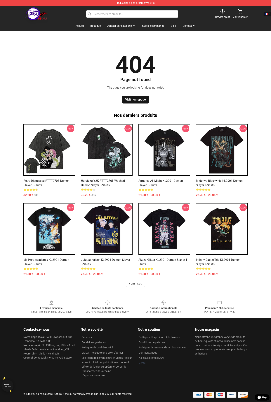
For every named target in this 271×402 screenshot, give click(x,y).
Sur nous (87, 337)
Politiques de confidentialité (97, 347)
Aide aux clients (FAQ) (151, 357)
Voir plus (135, 283)
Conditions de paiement (152, 342)
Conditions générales (94, 342)
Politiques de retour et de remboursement (162, 347)
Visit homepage (135, 99)
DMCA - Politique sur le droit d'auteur (102, 352)
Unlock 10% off (7, 386)
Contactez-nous (148, 352)
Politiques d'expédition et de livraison (159, 337)
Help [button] (264, 397)
